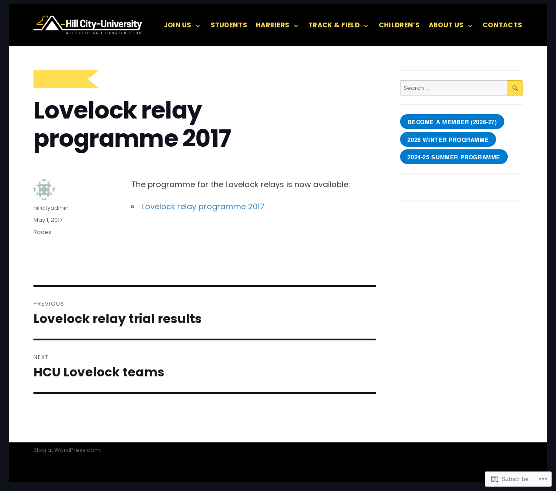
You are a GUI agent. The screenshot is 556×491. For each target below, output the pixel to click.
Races (42, 232)
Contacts (502, 25)
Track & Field (334, 25)
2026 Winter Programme (448, 139)
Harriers (272, 25)
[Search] (515, 88)
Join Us (178, 25)
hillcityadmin (51, 208)
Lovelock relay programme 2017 (203, 206)
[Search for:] (453, 88)
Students (229, 25)
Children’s (399, 25)
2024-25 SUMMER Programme (453, 157)
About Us (446, 25)
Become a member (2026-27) (451, 122)
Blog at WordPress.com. (67, 450)
